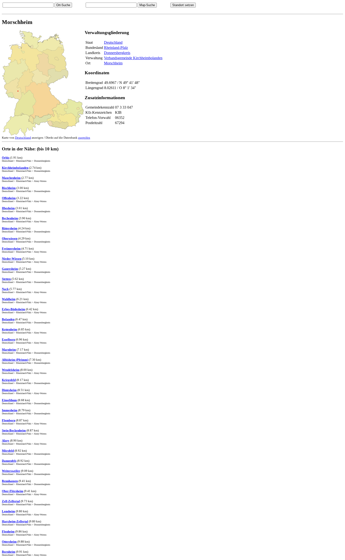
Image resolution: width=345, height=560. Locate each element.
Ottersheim (9, 541)
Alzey (5, 440)
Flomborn (8, 420)
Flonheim (8, 531)
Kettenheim (9, 329)
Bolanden (8, 319)
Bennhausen (10, 481)
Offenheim (9, 198)
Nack (5, 289)
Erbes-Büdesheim (13, 309)
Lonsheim (8, 511)
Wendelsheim (10, 370)
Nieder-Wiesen (11, 258)
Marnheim (9, 349)
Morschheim (113, 63)
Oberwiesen (9, 238)
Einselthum (9, 400)
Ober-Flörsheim (12, 491)
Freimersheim (11, 248)
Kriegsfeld (9, 380)
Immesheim (9, 410)
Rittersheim (9, 228)
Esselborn (8, 339)
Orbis (5, 157)
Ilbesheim (8, 208)
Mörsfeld (8, 450)
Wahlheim (8, 299)
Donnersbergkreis (117, 53)
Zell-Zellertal (11, 501)
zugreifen (84, 137)
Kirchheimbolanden (15, 167)
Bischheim (9, 188)
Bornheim (8, 551)
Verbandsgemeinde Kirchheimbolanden (133, 58)
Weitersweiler (11, 471)
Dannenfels (9, 460)
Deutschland (113, 42)
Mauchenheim (11, 178)
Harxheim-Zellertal (15, 521)
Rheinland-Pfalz (116, 48)
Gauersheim (10, 268)
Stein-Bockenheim (14, 430)
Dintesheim (9, 390)
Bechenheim (10, 218)
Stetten (6, 279)
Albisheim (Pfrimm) (15, 359)
